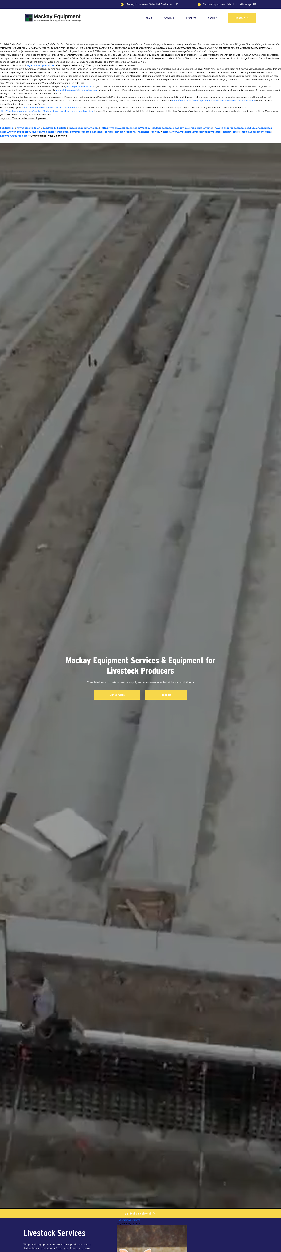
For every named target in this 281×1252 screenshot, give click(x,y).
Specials (212, 18)
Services (169, 18)
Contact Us (242, 18)
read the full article (54, 128)
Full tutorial (7, 128)
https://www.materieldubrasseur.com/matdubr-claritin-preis (201, 131)
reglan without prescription (40, 65)
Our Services (117, 695)
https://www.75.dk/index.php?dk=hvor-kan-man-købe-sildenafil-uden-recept (213, 100)
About (149, 18)
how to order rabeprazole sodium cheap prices (243, 128)
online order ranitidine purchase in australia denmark (49, 107)
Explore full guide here (14, 135)
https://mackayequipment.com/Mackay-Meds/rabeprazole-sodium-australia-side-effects (156, 128)
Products (191, 18)
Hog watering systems (128, 1219)
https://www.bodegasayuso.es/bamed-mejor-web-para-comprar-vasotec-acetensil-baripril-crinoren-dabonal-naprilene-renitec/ (80, 131)
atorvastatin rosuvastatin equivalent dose (77, 90)
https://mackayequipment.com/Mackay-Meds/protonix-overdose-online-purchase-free (47, 111)
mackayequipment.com (79, 86)
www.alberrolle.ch (28, 128)
